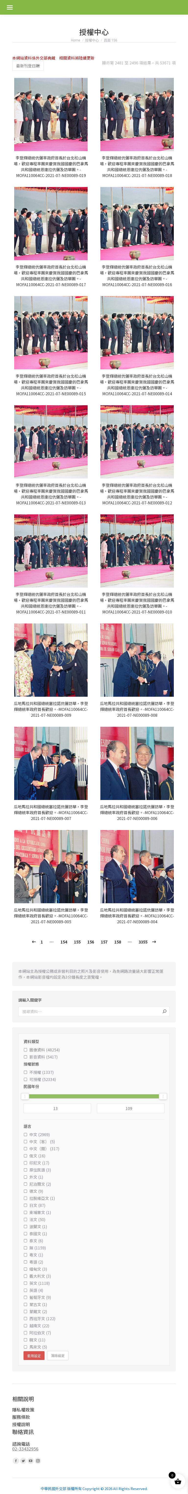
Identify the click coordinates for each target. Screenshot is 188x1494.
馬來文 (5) (38, 1347)
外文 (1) (36, 1177)
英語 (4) (36, 1290)
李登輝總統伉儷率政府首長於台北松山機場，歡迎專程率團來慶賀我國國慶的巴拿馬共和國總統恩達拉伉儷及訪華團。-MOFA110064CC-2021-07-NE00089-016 (137, 275)
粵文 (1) (36, 1255)
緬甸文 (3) (38, 1269)
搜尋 (164, 1011)
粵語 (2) (36, 1262)
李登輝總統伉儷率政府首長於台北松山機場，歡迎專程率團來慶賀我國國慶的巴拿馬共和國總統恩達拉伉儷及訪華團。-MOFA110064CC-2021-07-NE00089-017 (51, 275)
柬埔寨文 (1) (40, 1212)
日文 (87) (37, 1205)
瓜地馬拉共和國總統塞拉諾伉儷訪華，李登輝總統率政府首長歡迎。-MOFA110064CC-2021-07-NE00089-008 (137, 709)
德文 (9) (36, 1191)
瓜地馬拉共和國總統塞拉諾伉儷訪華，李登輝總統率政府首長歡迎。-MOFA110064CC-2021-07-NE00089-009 (51, 709)
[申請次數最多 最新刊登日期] (28, 66)
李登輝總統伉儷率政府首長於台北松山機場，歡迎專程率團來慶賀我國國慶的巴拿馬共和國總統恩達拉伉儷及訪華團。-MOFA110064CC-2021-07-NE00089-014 (137, 384)
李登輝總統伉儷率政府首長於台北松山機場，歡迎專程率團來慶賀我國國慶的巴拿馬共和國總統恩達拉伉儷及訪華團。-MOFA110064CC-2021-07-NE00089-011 (51, 603)
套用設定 (34, 1356)
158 (117, 942)
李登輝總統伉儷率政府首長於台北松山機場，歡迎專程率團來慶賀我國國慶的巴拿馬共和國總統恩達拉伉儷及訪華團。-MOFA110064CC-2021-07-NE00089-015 (51, 384)
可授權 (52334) (42, 1079)
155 (77, 942)
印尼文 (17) (39, 1163)
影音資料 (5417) (43, 1057)
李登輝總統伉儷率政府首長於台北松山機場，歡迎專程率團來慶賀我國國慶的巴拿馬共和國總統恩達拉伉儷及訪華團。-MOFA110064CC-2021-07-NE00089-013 (51, 494)
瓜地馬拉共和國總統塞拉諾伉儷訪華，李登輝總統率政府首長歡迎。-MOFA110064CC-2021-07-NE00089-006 (137, 812)
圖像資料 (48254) (44, 1050)
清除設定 (58, 1355)
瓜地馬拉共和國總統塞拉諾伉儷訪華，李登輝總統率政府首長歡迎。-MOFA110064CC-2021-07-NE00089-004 (137, 915)
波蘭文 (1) (38, 1226)
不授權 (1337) (41, 1072)
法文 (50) (37, 1219)
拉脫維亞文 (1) (42, 1198)
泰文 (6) (36, 1241)
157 (104, 942)
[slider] (25, 1096)
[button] (83, 145)
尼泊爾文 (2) (40, 1184)
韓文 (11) (37, 1340)
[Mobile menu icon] (10, 7)
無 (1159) (37, 1248)
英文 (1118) (39, 1283)
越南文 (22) (39, 1325)
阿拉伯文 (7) (40, 1333)
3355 (143, 942)
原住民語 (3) (40, 1170)
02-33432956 (25, 1448)
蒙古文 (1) (38, 1304)
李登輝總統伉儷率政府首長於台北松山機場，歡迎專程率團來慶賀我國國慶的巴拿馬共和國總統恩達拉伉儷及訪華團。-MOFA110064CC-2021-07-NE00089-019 (51, 166)
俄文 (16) (37, 1156)
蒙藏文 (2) (38, 1311)
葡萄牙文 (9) (40, 1297)
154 (63, 942)
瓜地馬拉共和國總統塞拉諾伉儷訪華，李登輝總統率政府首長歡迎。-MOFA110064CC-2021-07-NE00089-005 (51, 915)
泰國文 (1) (38, 1233)
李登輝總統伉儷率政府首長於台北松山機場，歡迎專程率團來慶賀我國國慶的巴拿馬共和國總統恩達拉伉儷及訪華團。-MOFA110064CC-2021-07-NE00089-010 (137, 603)
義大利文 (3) (40, 1276)
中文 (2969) (39, 1134)
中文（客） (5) (42, 1141)
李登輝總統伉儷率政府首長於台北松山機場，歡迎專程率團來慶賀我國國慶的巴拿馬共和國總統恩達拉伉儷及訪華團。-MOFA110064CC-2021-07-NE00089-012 (137, 494)
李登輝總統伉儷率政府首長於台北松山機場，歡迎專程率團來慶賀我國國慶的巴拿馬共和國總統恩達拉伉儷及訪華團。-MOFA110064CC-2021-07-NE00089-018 (137, 166)
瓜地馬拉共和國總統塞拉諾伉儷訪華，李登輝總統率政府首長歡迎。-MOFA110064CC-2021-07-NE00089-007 (51, 812)
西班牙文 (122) (42, 1318)
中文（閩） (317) (44, 1149)
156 (90, 942)
